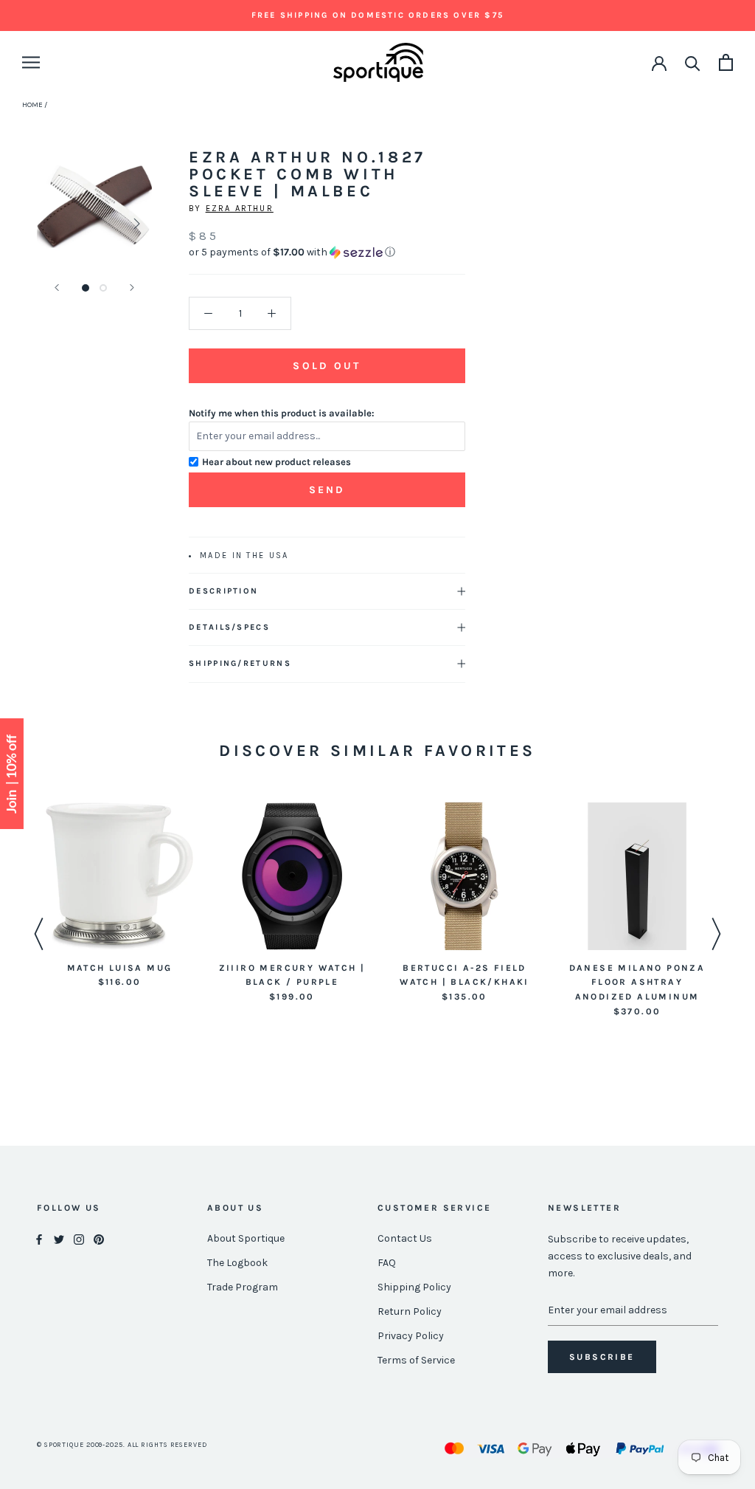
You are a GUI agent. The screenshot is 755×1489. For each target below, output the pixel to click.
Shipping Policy (414, 1287)
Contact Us (405, 1238)
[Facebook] (39, 1239)
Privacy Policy (411, 1336)
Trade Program (242, 1287)
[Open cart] (726, 62)
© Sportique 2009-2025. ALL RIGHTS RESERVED (122, 1444)
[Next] (132, 287)
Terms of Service (416, 1360)
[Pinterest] (99, 1239)
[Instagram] (79, 1239)
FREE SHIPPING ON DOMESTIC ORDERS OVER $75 (377, 15)
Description (223, 591)
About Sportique (246, 1238)
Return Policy (410, 1311)
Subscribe (602, 1357)
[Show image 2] (103, 288)
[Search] (692, 62)
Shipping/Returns (240, 663)
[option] (119, 896)
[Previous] (57, 287)
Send (327, 490)
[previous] (53, 223)
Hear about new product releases (276, 461)
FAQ (387, 1262)
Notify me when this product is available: (282, 413)
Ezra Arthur (240, 208)
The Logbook (237, 1262)
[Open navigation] (31, 62)
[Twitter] (59, 1239)
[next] (135, 223)
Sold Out (327, 366)
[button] (327, 252)
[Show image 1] (85, 288)
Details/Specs (229, 627)
